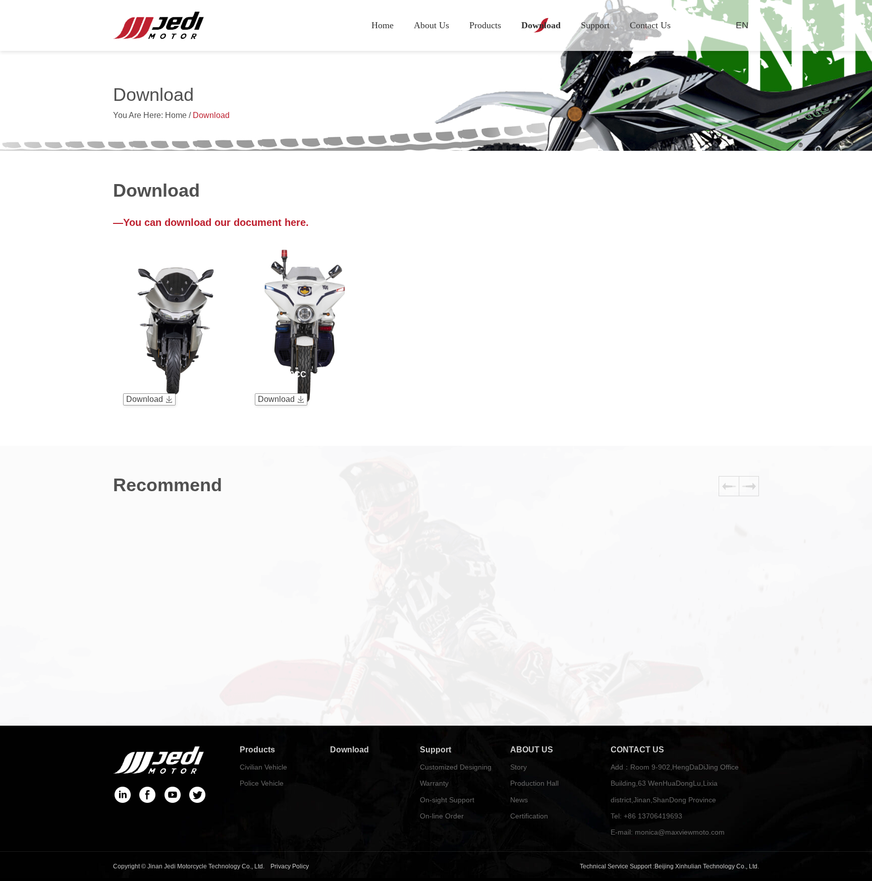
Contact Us (650, 25)
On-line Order (442, 816)
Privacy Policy (289, 866)
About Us (431, 25)
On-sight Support (447, 800)
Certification (529, 816)
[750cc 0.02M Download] (172, 241)
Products (485, 25)
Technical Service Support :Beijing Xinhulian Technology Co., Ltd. (669, 866)
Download (541, 25)
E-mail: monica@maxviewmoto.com (668, 832)
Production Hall (534, 783)
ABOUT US (531, 749)
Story (518, 767)
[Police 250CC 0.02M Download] (304, 241)
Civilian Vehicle (263, 767)
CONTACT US (637, 749)
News (519, 800)
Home (382, 25)
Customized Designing (456, 767)
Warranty (434, 783)
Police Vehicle (262, 783)
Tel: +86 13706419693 (646, 816)
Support (595, 25)
